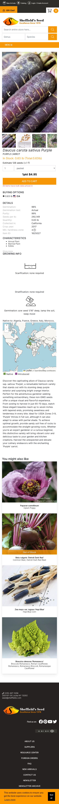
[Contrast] (53, 731)
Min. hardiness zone (13, 229)
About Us (29, 741)
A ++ (47, 731)
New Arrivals (29, 769)
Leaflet (28, 370)
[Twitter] (55, 722)
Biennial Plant (14, 244)
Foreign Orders (29, 758)
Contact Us (29, 775)
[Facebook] (41, 722)
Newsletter (29, 780)
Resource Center (29, 752)
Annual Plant (13, 241)
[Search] (52, 29)
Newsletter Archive (29, 786)
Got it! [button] (51, 796)
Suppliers (29, 747)
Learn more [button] (10, 800)
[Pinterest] (45, 722)
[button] (6, 326)
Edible (11, 246)
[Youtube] (50, 722)
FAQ (29, 763)
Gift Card (10, 10)
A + (42, 731)
